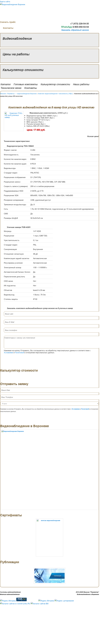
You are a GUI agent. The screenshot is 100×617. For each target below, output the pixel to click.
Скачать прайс (8, 22)
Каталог (6, 84)
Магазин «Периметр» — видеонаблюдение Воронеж (18, 93)
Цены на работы (16, 54)
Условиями (8, 352)
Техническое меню (11, 88)
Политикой (19, 352)
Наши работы (81, 84)
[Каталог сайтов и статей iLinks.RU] (15, 603)
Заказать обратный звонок (75, 30)
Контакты (8, 27)
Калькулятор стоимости (23, 69)
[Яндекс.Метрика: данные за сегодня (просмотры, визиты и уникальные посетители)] (8, 600)
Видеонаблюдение (17, 38)
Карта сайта (5, 1)
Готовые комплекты (26, 84)
